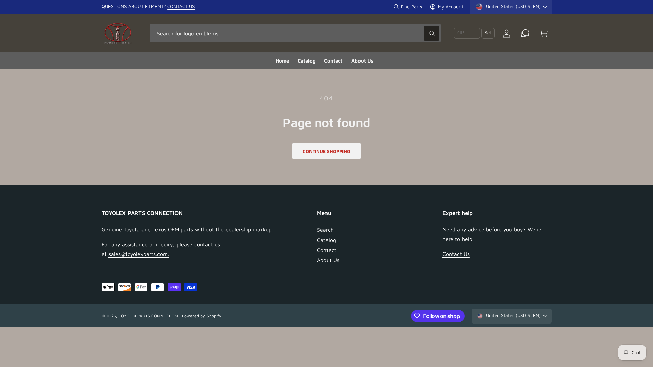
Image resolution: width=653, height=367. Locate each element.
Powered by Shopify (201, 315)
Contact (326, 250)
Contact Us (456, 254)
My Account (450, 7)
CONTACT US (181, 6)
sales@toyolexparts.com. (138, 254)
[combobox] (295, 33)
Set (487, 33)
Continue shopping (326, 151)
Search (325, 230)
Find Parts (411, 7)
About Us (328, 260)
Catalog (326, 240)
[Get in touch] (525, 33)
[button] (543, 33)
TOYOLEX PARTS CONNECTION (149, 315)
